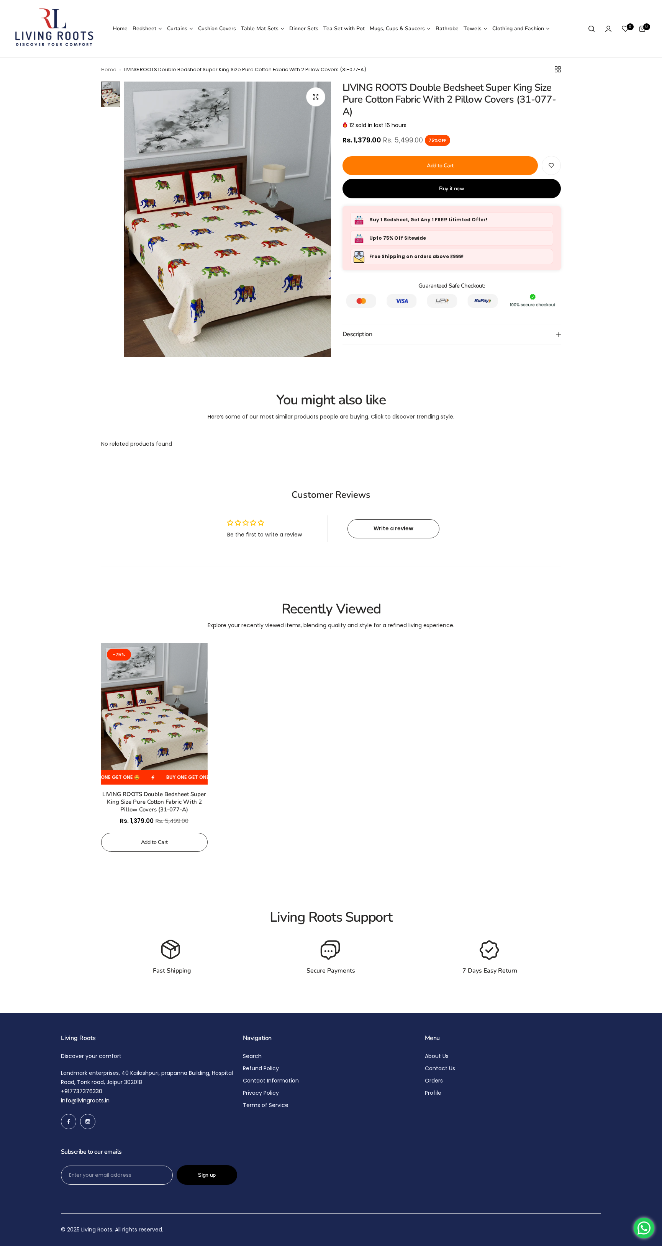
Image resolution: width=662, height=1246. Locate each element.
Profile (433, 1093)
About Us (437, 1056)
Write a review (393, 528)
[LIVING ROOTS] (53, 29)
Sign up (207, 1175)
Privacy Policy (261, 1093)
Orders (434, 1080)
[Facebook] (68, 1121)
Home (108, 69)
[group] (227, 219)
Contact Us (440, 1068)
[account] (608, 28)
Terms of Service (265, 1105)
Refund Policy (261, 1068)
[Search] (591, 28)
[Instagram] (87, 1121)
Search (252, 1056)
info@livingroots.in (85, 1100)
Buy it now (451, 189)
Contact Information (271, 1080)
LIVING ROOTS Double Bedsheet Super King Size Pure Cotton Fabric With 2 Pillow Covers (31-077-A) (154, 801)
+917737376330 (81, 1091)
